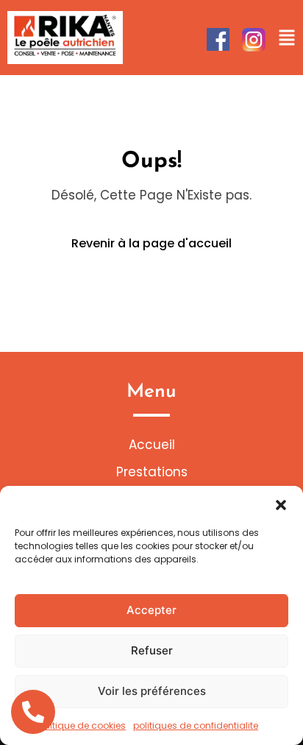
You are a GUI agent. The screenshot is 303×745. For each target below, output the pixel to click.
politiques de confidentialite (195, 725)
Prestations (152, 472)
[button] (281, 504)
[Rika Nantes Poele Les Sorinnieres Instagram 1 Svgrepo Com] (254, 40)
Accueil (152, 444)
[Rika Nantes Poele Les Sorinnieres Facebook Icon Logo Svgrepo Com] (218, 39)
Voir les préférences (152, 691)
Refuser (152, 650)
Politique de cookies (82, 725)
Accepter (151, 610)
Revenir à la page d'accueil (151, 243)
